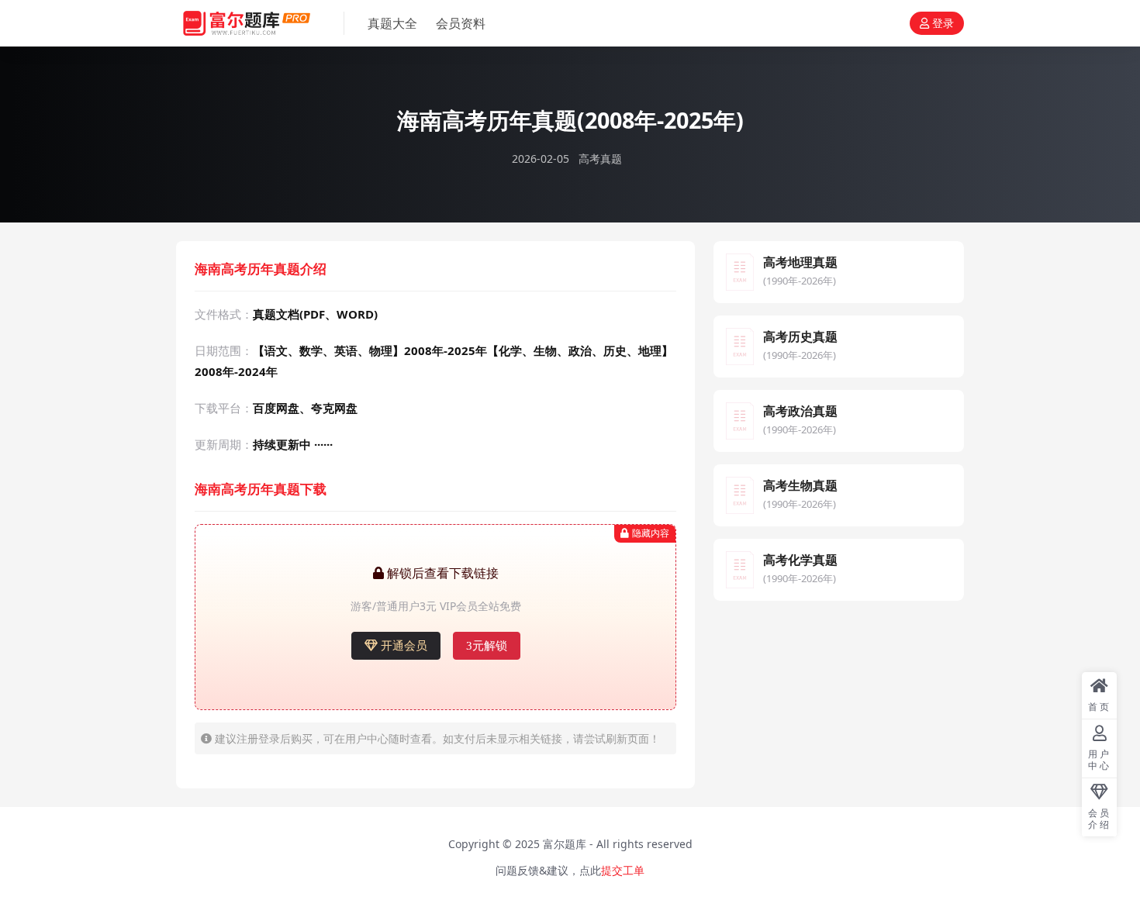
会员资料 (460, 23)
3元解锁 (486, 646)
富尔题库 (564, 843)
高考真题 (600, 158)
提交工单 (622, 870)
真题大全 (392, 23)
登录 (943, 23)
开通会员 (404, 646)
